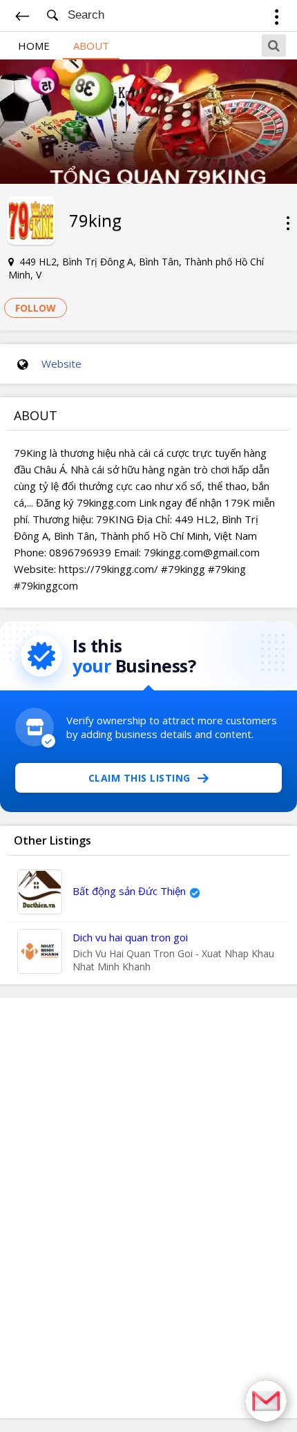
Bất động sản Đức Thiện (129, 891)
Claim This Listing (139, 777)
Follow (35, 307)
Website (61, 363)
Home (34, 46)
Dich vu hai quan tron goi (130, 937)
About (91, 46)
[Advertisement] (148, 1208)
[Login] (276, 19)
